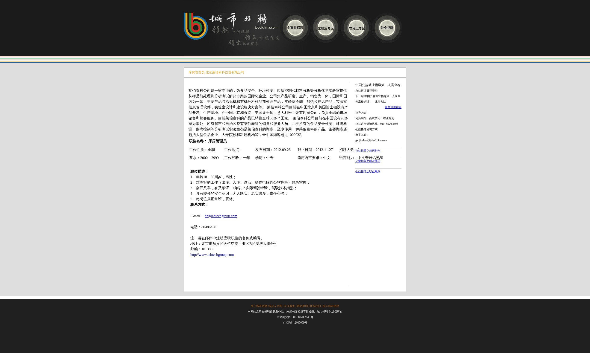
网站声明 (302, 306)
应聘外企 (387, 28)
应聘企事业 (295, 28)
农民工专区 (356, 28)
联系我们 (315, 306)
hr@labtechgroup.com (221, 216)
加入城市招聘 (331, 306)
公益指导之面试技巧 (367, 161)
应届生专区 (325, 28)
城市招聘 (232, 34)
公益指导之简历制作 (367, 150)
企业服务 (289, 306)
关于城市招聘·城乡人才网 (266, 306)
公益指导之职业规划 (367, 171)
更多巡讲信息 (393, 107)
